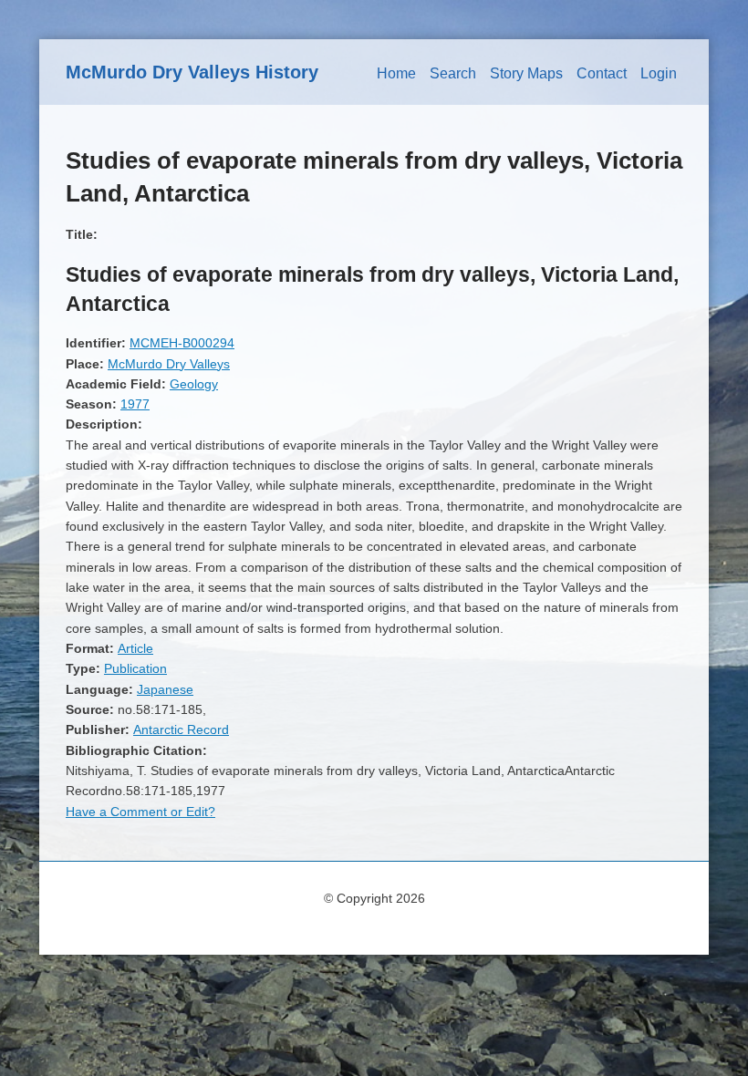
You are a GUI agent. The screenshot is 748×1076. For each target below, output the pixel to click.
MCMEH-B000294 (182, 343)
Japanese (165, 689)
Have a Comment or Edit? (140, 811)
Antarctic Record (181, 729)
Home (396, 73)
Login (658, 73)
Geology (194, 384)
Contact (602, 73)
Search (453, 73)
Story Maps (526, 73)
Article (135, 648)
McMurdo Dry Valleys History (192, 72)
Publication (135, 668)
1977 (135, 404)
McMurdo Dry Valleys (169, 364)
